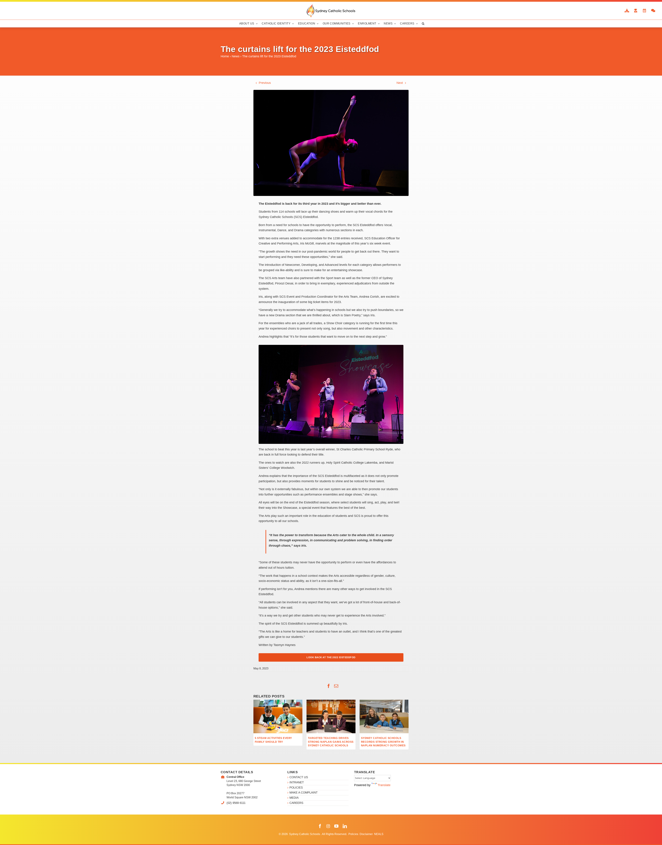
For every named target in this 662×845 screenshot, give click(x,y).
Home (225, 56)
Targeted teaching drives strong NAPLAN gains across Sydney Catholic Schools (330, 742)
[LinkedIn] (345, 826)
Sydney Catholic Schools (305, 834)
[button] (423, 23)
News (235, 56)
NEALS (378, 834)
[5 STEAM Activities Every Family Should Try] (277, 701)
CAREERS (296, 803)
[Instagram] (328, 826)
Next (400, 83)
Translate (384, 785)
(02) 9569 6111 (236, 803)
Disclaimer (366, 834)
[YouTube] (336, 826)
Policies (353, 834)
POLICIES (296, 787)
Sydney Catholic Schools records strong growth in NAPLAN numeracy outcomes (383, 742)
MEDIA (294, 797)
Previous (265, 83)
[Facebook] (320, 826)
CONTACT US (298, 777)
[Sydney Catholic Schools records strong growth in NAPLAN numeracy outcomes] (384, 701)
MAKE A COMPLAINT (303, 792)
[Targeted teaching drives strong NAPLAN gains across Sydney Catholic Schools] (331, 701)
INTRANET (296, 782)
